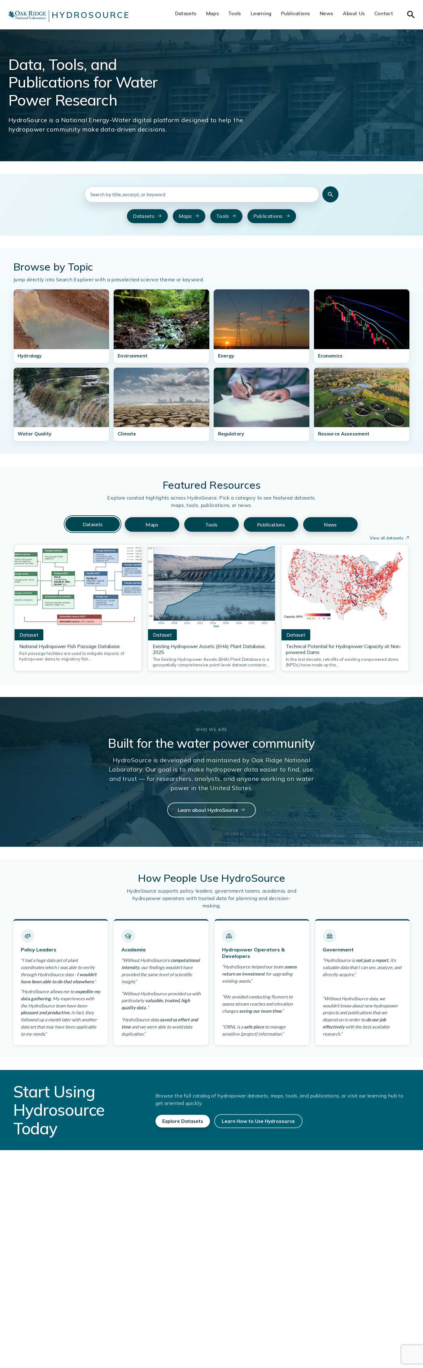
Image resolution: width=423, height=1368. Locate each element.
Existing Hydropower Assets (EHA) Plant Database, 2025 (209, 649)
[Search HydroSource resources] (330, 194)
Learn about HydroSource (208, 810)
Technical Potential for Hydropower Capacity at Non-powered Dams (343, 649)
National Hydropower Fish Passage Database (69, 646)
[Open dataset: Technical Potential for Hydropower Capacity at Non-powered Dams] (344, 589)
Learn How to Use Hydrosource (258, 1121)
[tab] (92, 524)
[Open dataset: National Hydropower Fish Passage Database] (78, 589)
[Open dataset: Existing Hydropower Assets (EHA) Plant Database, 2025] (211, 589)
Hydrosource (91, 15)
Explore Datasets (182, 1121)
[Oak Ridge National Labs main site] (27, 16)
